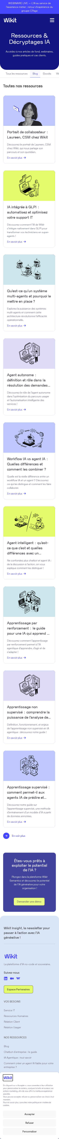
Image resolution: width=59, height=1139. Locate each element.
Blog (35, 73)
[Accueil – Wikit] (29, 956)
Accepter (30, 1114)
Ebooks (47, 73)
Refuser (29, 1122)
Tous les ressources (17, 73)
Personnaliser (29, 1131)
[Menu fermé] (52, 20)
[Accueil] (10, 20)
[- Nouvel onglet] (12, 978)
